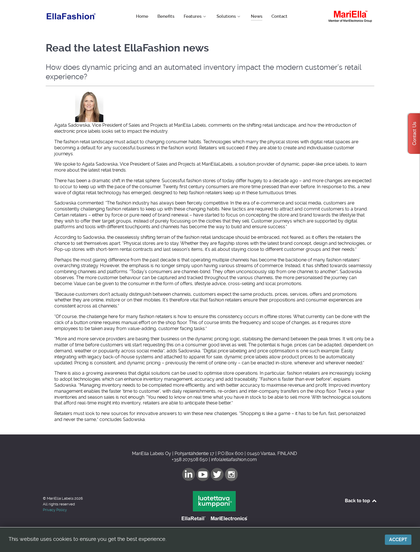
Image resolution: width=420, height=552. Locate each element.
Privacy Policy (55, 510)
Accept (398, 539)
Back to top (358, 500)
